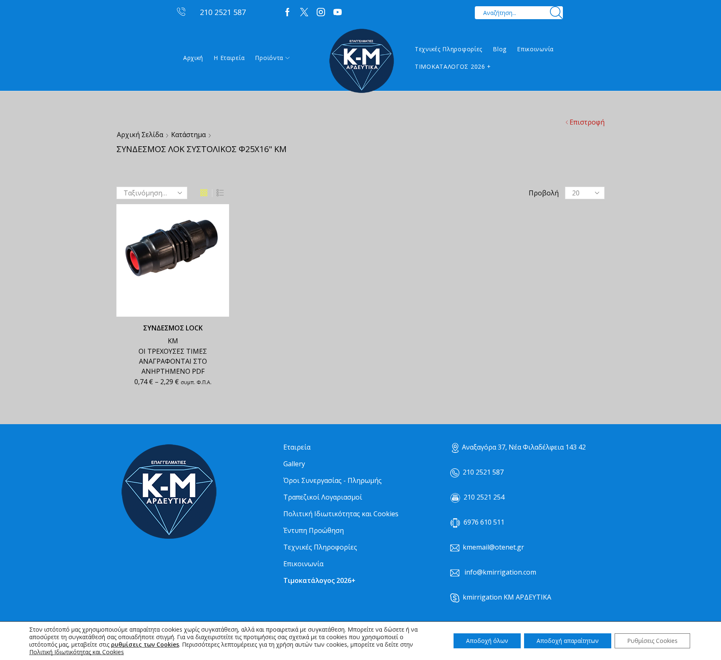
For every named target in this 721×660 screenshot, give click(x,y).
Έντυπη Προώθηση (313, 530)
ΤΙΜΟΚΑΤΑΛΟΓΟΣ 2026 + (453, 66)
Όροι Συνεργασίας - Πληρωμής (332, 480)
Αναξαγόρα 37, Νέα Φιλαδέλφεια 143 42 (523, 447)
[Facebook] (287, 12)
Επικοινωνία (535, 49)
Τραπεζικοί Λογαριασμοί (322, 497)
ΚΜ (173, 340)
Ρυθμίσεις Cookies (652, 641)
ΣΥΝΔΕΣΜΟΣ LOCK (173, 327)
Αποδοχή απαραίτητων (568, 641)
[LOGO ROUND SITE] (168, 492)
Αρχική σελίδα (140, 134)
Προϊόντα (269, 58)
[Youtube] (337, 12)
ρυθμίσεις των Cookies (145, 644)
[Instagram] (321, 12)
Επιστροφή (587, 122)
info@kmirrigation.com (500, 572)
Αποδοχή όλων (487, 641)
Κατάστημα (188, 134)
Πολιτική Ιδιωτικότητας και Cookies (340, 513)
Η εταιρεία (229, 58)
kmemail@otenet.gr (493, 547)
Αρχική (193, 58)
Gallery (294, 463)
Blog (500, 49)
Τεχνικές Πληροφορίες (448, 49)
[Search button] (556, 12)
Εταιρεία (296, 447)
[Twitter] (304, 12)
